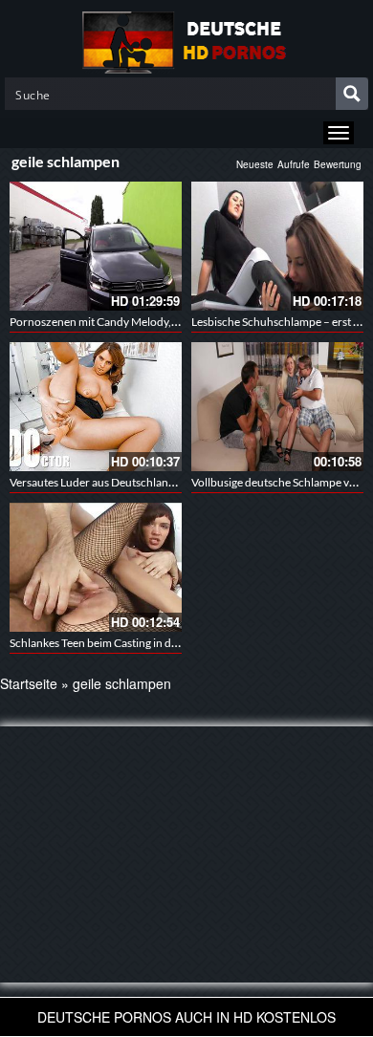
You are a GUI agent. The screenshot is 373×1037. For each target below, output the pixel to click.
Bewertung (338, 164)
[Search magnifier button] (352, 93)
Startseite (28, 683)
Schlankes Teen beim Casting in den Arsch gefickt (130, 643)
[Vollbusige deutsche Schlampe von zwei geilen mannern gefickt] (277, 406)
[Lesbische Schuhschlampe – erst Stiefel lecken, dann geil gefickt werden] (277, 246)
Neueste (255, 164)
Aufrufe (293, 164)
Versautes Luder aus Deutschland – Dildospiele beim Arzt (151, 482)
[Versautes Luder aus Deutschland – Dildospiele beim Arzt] (96, 406)
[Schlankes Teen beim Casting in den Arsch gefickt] (96, 567)
